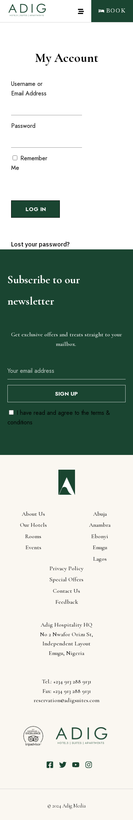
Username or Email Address (29, 89)
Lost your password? (40, 244)
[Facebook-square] (50, 764)
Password (23, 126)
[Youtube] (75, 764)
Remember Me (29, 163)
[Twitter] (62, 764)
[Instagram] (88, 764)
